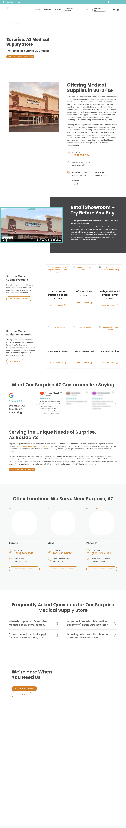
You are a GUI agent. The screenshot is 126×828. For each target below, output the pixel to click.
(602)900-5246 (13, 2)
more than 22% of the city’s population (32, 446)
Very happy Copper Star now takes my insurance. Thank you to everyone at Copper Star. (102, 405)
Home (8, 23)
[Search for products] (114, 10)
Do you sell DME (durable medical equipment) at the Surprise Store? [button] (87, 623)
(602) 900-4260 (101, 553)
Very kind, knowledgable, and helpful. (76, 402)
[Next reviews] (115, 403)
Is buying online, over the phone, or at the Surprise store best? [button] (88, 636)
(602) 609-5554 (62, 553)
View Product (56, 305)
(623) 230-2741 (81, 155)
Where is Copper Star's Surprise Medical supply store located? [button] (28, 623)
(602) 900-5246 (23, 553)
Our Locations (18, 23)
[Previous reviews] (38, 403)
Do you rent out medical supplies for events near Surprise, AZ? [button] (29, 636)
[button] (20, 56)
